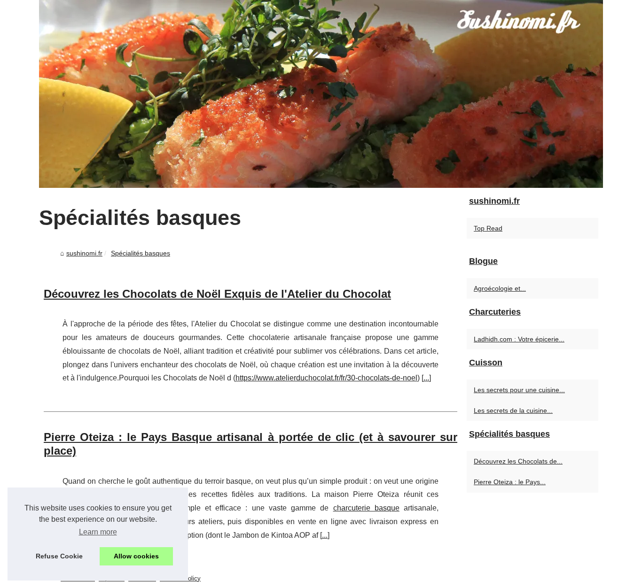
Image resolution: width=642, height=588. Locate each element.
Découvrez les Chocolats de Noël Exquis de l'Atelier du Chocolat (217, 293)
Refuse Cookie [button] (59, 556)
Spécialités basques (140, 253)
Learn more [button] (98, 532)
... (426, 378)
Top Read (488, 228)
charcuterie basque (366, 508)
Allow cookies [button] (136, 556)
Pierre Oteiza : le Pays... (510, 482)
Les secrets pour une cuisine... (519, 390)
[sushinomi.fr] (321, 94)
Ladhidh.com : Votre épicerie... (519, 339)
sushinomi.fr (84, 253)
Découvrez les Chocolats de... (518, 461)
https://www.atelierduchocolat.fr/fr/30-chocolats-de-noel (326, 378)
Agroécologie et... (500, 288)
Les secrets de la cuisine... (513, 410)
